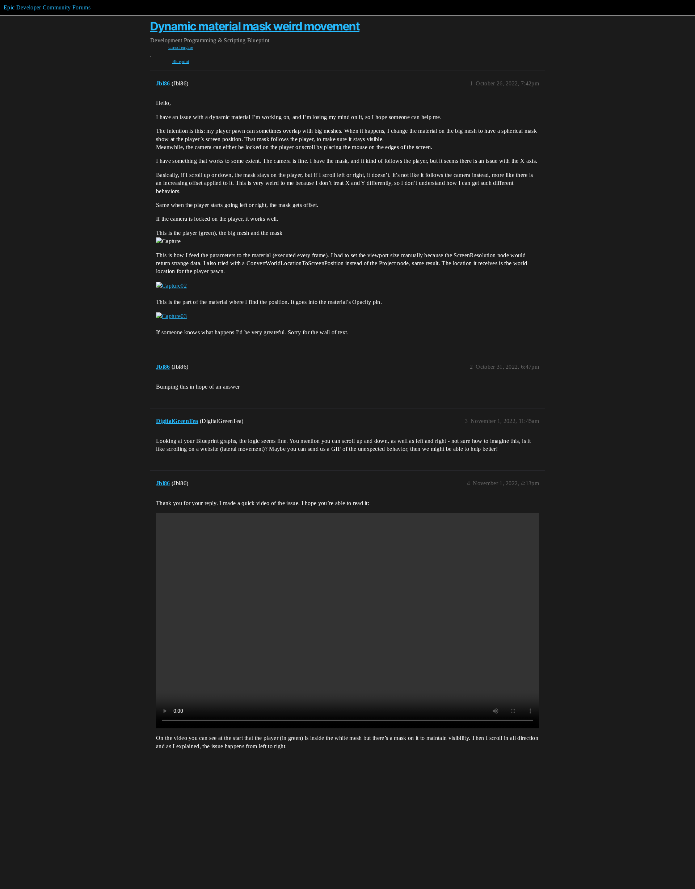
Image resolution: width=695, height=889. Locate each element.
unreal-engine (180, 47)
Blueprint (180, 61)
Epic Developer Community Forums (47, 7)
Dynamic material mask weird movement (254, 26)
